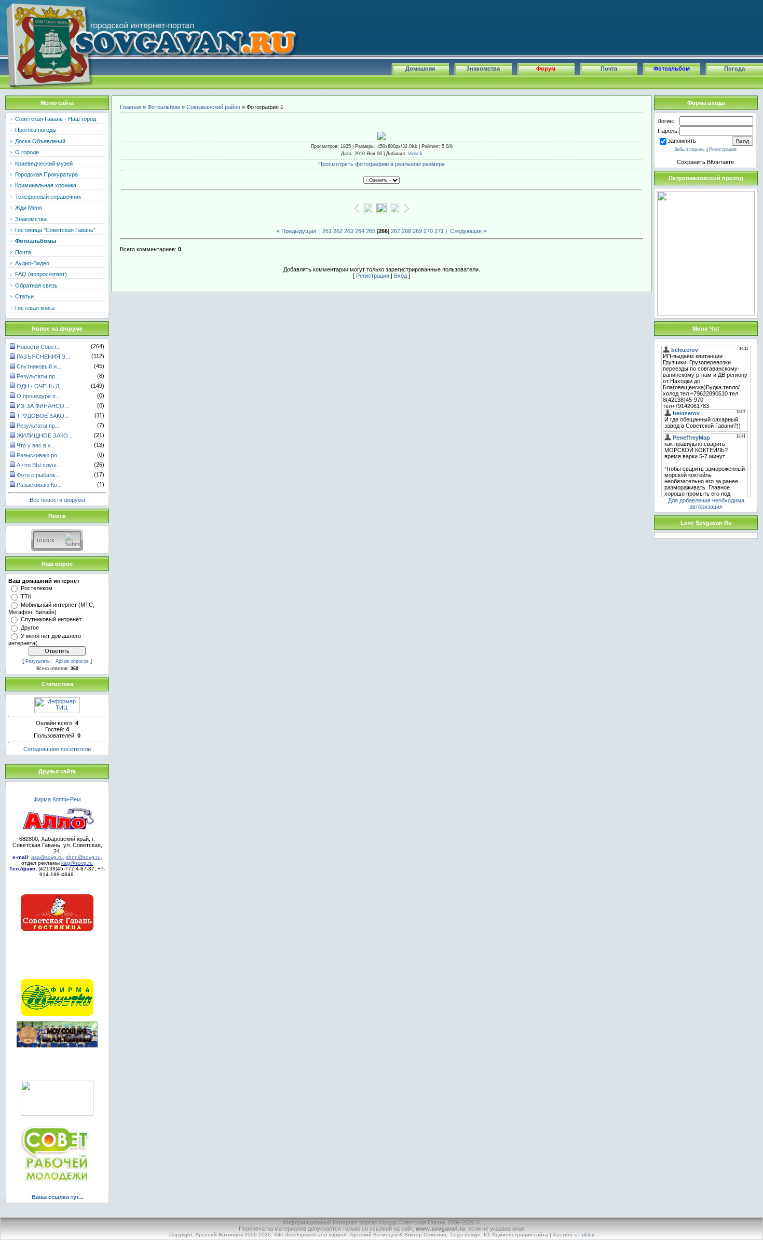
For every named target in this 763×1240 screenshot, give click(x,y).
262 (338, 231)
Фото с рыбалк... (38, 475)
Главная (130, 107)
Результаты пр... (38, 376)
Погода (734, 68)
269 (417, 231)
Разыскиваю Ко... (39, 485)
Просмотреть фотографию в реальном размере (381, 164)
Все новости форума (57, 499)
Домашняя (420, 68)
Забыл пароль (689, 149)
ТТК (26, 596)
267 (395, 231)
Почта (609, 68)
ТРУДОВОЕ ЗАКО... (43, 416)
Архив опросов (72, 661)
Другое (30, 627)
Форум (545, 68)
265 (370, 231)
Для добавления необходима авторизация (706, 503)
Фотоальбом (671, 68)
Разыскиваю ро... (39, 455)
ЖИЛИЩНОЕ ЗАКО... (45, 435)
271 (439, 231)
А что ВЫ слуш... (39, 465)
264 (359, 231)
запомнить (682, 141)
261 (327, 231)
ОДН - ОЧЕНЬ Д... (40, 386)
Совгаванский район (213, 107)
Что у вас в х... (36, 445)
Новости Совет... (39, 347)
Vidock (415, 153)
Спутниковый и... (39, 366)
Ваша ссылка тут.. (56, 1197)
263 (348, 231)
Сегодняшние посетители (57, 749)
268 (406, 231)
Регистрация (372, 275)
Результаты (37, 661)
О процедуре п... (38, 396)
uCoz (588, 1234)
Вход (400, 275)
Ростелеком (36, 588)
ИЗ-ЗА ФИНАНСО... (43, 406)
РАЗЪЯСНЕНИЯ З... (43, 356)
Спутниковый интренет (51, 619)
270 (428, 231)
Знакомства (483, 68)
